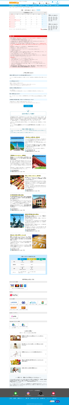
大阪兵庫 (50, 19)
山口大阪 (55, 28)
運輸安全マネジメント (21, 398)
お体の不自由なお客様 (40, 1)
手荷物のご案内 (48, 5)
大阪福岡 (50, 20)
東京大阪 (50, 26)
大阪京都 (55, 18)
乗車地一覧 (27, 5)
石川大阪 (50, 27)
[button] (52, 401)
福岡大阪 (50, 29)
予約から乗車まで (20, 5)
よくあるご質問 (56, 5)
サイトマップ (49, 398)
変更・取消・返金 (42, 5)
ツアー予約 (42, 3)
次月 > (45, 12)
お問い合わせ (54, 398)
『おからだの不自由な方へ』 (38, 95)
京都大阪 (55, 27)
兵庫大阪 (50, 28)
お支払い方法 (34, 5)
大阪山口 (55, 19)
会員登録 (57, 3)
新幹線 (48, 3)
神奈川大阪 (55, 26)
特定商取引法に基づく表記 (35, 398)
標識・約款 (27, 398)
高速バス (35, 3)
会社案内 (14, 398)
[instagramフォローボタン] (28, 393)
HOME (13, 5)
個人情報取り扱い (42, 398)
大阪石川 (50, 18)
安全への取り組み (46, 1)
